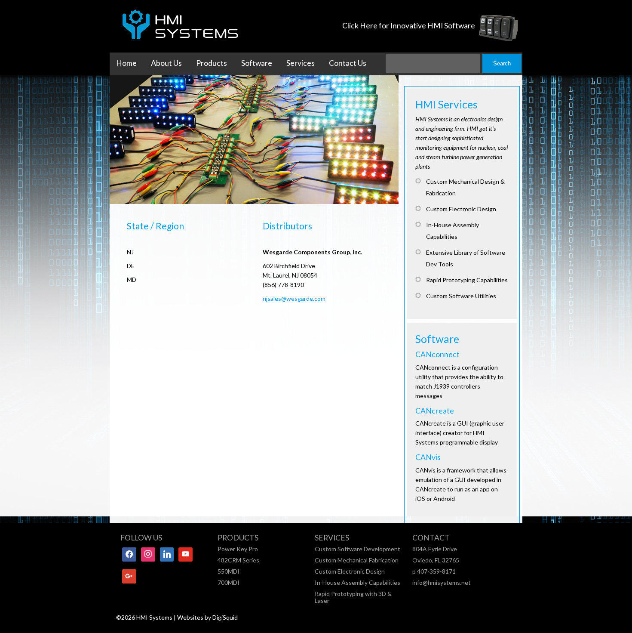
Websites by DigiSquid (207, 617)
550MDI (228, 571)
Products (211, 63)
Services (300, 63)
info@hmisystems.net (441, 582)
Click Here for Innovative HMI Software (408, 25)
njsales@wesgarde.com (294, 298)
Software (256, 63)
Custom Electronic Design (350, 571)
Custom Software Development (357, 549)
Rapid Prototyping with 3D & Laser (353, 597)
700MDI (228, 582)
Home (126, 63)
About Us (166, 63)
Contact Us (347, 63)
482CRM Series (238, 560)
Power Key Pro (238, 549)
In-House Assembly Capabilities (357, 582)
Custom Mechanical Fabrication (357, 560)
